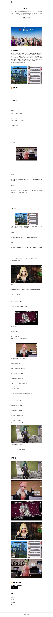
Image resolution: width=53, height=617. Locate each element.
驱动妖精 (12, 599)
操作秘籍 (36, 1)
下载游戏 (14, 587)
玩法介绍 (31, 1)
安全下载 (40, 1)
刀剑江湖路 (13, 602)
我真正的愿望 (13, 607)
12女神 (12, 604)
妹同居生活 (13, 597)
